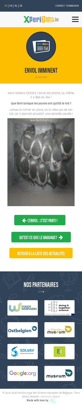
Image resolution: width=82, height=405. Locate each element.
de (21, 5)
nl (16, 5)
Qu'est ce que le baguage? (39, 237)
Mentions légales (50, 396)
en (10, 5)
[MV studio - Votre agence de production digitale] (52, 400)
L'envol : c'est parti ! (42, 220)
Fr (5, 5)
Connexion (72, 5)
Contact (60, 5)
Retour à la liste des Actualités (41, 253)
